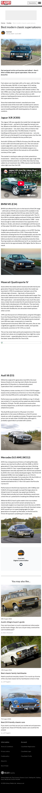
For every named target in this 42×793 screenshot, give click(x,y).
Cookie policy (5, 756)
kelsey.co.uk (20, 783)
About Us (4, 761)
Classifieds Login (26, 751)
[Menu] (39, 2)
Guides (9, 23)
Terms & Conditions (7, 746)
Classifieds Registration (28, 746)
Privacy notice (5, 751)
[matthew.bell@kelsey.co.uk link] (21, 564)
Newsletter (32, 3)
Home (3, 23)
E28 (8, 213)
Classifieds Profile (26, 756)
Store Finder (4, 766)
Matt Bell (9, 32)
